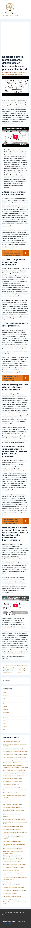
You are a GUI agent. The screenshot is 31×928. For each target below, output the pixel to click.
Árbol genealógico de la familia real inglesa (12, 781)
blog (4, 701)
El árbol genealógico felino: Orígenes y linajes (13, 826)
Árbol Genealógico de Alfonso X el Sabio (12, 856)
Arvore (4, 698)
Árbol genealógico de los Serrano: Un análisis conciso (15, 890)
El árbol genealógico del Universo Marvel (12, 841)
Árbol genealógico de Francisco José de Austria (13, 867)
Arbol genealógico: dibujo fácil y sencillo (12, 896)
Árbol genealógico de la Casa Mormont (11, 792)
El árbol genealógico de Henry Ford (11, 784)
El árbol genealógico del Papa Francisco (12, 762)
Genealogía (5, 709)
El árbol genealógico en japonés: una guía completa (14, 864)
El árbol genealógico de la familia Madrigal (12, 858)
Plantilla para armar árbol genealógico (11, 741)
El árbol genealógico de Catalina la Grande (12, 778)
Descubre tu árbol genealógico (9, 893)
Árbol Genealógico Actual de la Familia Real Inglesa (14, 757)
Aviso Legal (15, 912)
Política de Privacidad (7, 912)
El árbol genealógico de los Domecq (11, 870)
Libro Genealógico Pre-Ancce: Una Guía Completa (14, 770)
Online (4, 720)
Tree (4, 729)
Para (4, 723)
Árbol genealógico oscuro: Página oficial (12, 829)
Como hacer (6, 703)
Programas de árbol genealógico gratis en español (14, 773)
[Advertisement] (15, 38)
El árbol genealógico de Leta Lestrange (11, 787)
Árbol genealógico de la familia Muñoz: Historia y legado (15, 751)
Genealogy (5, 717)
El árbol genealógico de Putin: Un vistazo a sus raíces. (15, 775)
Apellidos (5, 692)
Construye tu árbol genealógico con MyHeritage (13, 887)
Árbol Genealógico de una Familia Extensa (12, 804)
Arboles (5, 695)
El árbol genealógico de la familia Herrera (12, 884)
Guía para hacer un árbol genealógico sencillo (13, 748)
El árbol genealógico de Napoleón (10, 899)
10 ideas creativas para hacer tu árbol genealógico (14, 819)
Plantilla (5, 726)
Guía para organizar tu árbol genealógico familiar (13, 807)
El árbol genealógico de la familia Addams (12, 882)
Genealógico (6, 715)
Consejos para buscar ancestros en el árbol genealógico (15, 789)
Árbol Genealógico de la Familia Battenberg (12, 848)
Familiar (5, 706)
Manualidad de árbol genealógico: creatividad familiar (14, 760)
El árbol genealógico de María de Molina (12, 861)
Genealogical (18, 74)
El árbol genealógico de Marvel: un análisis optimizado (15, 754)
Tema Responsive (7, 923)
